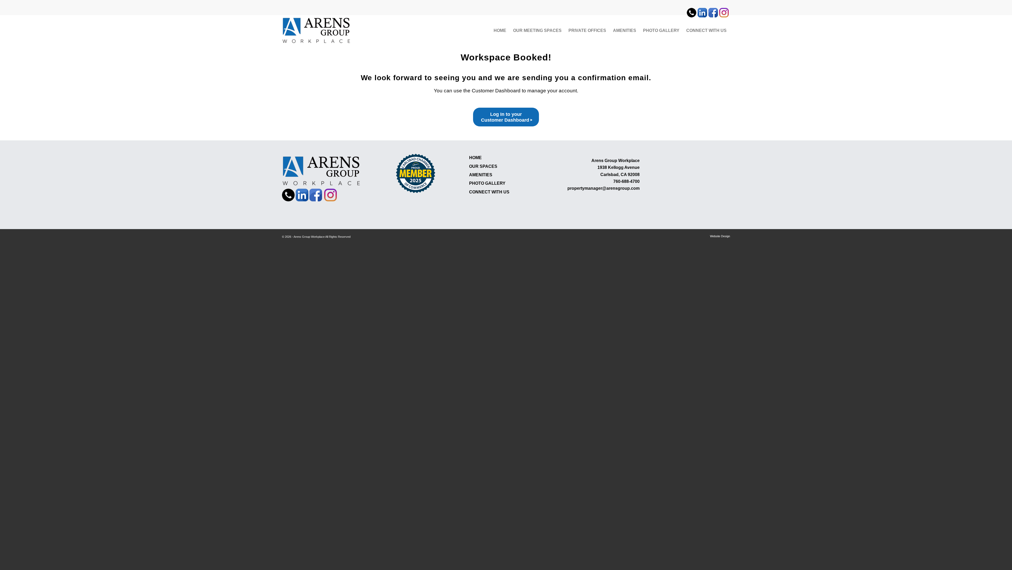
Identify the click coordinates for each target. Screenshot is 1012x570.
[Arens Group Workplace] (316, 30)
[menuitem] (692, 10)
